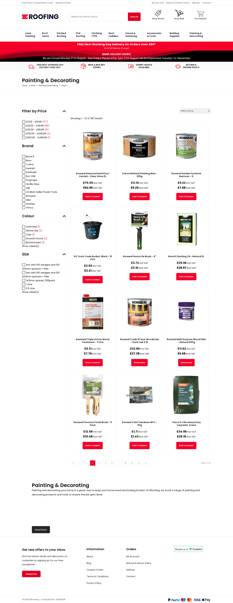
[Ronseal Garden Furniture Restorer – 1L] (186, 146)
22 (139, 463)
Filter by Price (34, 111)
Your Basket (200, 18)
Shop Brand (158, 18)
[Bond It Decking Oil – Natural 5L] (186, 229)
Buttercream (33, 242)
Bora (28, 160)
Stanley (30, 203)
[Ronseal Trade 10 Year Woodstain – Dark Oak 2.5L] (139, 312)
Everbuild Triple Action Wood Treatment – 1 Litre (92, 341)
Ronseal (30, 196)
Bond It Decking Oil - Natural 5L (186, 256)
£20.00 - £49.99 (35, 125)
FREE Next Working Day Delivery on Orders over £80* (116, 44)
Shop (33, 85)
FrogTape (31, 180)
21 (132, 463)
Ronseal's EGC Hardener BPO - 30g (139, 424)
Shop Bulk (179, 18)
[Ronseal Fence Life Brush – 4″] (139, 229)
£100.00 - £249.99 (36, 133)
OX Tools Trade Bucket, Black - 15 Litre (93, 258)
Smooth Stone (34, 238)
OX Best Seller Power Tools (41, 192)
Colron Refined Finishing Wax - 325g (139, 175)
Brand (27, 146)
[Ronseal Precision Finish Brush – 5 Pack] (93, 395)
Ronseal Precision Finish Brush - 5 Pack (93, 424)
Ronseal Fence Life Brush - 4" (139, 256)
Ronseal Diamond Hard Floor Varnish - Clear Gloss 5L (92, 175)
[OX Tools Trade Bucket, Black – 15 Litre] (93, 229)
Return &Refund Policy (191, 66)
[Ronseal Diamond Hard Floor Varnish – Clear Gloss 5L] (93, 146)
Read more (139, 362)
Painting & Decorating (48, 85)
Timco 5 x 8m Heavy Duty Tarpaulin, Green (186, 424)
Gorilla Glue (32, 184)
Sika (28, 199)
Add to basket (92, 196)
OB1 (28, 188)
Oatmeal (31, 226)
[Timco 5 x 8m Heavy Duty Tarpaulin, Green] (186, 395)
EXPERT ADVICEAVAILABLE (144, 66)
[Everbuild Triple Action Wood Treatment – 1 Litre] (93, 312)
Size (25, 254)
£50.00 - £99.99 (35, 129)
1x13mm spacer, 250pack (40, 280)
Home (24, 85)
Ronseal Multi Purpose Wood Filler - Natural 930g (186, 341)
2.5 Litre (30, 288)
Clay (28, 234)
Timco (29, 207)
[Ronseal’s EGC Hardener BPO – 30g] (139, 395)
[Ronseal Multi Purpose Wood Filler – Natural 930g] (186, 312)
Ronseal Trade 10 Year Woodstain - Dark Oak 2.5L (139, 341)
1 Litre (29, 284)
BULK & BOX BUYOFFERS (96, 66)
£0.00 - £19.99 (34, 121)
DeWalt (30, 168)
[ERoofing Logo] (45, 16)
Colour (28, 216)
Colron (30, 164)
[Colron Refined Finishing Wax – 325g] (139, 146)
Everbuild (31, 172)
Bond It (30, 156)
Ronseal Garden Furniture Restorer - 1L (186, 175)
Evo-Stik (30, 176)
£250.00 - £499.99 (36, 137)
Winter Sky (32, 230)
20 (125, 463)
